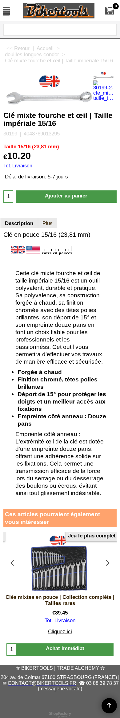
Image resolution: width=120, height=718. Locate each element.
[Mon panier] (109, 10)
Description (19, 223)
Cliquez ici (60, 631)
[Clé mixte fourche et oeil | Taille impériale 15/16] (103, 75)
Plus (47, 223)
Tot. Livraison (17, 165)
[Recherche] (111, 30)
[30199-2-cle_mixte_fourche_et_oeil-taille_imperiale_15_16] (103, 90)
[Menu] (6, 11)
